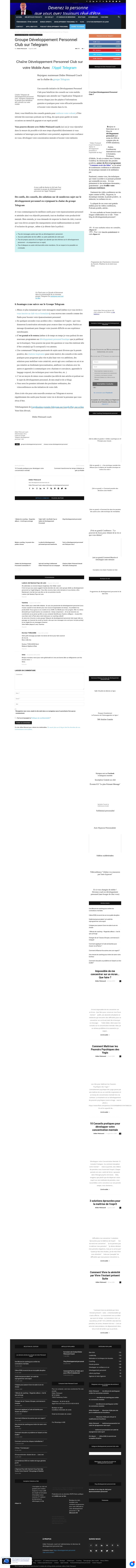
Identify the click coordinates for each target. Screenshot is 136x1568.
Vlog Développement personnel (71, 519)
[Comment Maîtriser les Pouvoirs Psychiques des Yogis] (105, 1070)
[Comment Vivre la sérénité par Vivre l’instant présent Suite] (105, 1296)
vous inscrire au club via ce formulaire (33, 313)
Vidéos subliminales (105, 856)
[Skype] (106, 1)
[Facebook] (86, 1)
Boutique (81, 17)
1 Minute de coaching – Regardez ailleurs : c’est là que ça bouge (104, 932)
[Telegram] (113, 1)
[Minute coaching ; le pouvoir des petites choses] (26, 533)
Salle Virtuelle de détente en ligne (105, 691)
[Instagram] (90, 1)
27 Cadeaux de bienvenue (65, 17)
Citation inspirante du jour (98, 22)
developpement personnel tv (65, 22)
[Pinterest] (99, 1)
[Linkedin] (93, 1)
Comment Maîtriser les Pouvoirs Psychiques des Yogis (105, 1049)
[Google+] (34, 488)
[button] (118, 17)
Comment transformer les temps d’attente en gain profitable (69, 469)
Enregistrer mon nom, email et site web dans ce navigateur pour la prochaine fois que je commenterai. (45, 712)
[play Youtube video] (105, 80)
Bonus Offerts (45, 22)
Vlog (82, 22)
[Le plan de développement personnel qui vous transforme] (49, 533)
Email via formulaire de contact (62, 1414)
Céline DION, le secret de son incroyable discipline (104, 915)
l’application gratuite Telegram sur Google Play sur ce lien (57, 407)
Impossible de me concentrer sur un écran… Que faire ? (105, 974)
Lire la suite (104, 1035)
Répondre (24, 596)
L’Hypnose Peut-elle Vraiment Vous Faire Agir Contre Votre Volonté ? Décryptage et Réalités (29, 1470)
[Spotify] (109, 1)
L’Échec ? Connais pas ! (22, 1448)
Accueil (19, 17)
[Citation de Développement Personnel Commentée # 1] (26, 554)
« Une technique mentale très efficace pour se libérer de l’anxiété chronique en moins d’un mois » (105, 467)
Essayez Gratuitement (105, 713)
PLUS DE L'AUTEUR (58, 498)
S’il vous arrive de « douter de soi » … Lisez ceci (29, 1454)
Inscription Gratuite (105, 384)
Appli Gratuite (31, 26)
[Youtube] (119, 1)
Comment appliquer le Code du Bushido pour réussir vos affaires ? (103, 945)
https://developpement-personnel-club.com (39, 482)
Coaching (104, 17)
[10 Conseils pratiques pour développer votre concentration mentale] (105, 1147)
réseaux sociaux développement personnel (56, 444)
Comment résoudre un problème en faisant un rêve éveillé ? (105, 962)
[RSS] (103, 1)
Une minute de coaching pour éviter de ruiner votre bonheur (105, 955)
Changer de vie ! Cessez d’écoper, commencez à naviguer (104, 939)
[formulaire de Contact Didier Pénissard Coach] (57, 1354)
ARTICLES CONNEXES (42, 498)
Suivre (118, 46)
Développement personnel (36, 35)
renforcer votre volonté (65, 113)
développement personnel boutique (55, 339)
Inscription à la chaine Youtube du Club (105, 570)
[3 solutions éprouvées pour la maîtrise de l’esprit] (105, 1223)
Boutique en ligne (57, 1407)
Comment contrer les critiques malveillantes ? (29, 1441)
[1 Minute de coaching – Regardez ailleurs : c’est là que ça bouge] (26, 510)
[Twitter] (116, 1)
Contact (19, 26)
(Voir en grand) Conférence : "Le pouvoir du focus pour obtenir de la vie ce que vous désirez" (105, 532)
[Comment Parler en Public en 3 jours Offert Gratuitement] (54, 1373)
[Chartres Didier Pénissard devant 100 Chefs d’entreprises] (73, 554)
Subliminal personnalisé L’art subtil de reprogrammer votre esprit (101, 920)
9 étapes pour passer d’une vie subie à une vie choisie (103, 926)
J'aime (118, 42)
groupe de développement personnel (31, 444)
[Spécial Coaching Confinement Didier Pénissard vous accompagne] (49, 554)
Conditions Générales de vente (61, 1410)
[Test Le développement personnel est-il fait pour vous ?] (73, 533)
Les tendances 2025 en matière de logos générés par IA (30, 1462)
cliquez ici (92, 230)
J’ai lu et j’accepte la (33, 718)
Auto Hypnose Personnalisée (105, 828)
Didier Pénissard (22, 48)
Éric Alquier (92, 1436)
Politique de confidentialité (40, 718)
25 (120, 1133)
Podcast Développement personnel (54, 26)
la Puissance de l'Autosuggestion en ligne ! (105, 715)
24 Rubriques (93, 17)
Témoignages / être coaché (26, 22)
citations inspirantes (36, 354)
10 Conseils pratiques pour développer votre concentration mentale (29, 469)
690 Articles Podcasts (33, 17)
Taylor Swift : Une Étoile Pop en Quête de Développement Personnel (48, 521)
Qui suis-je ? (49, 17)
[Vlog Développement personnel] (73, 510)
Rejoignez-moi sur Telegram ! (105, 36)
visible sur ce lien (60, 1496)
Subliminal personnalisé (105, 811)
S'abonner (116, 58)
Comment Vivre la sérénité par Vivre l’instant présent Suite (105, 1275)
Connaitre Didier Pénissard (28, 32)
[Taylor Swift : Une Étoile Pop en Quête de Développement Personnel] (49, 510)
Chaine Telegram (77, 26)
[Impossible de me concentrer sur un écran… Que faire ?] (105, 995)
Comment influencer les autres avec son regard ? (104, 950)
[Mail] (96, 1)
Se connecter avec (103, 392)
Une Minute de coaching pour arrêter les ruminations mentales (101, 909)
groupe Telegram (61, 79)
